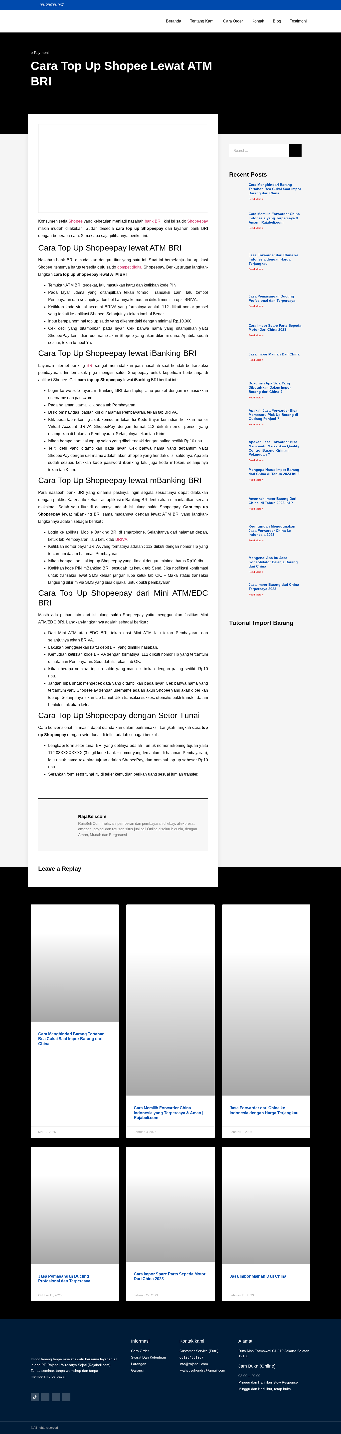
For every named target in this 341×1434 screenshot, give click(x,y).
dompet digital (130, 267)
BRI (90, 365)
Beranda (173, 21)
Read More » (256, 199)
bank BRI (153, 221)
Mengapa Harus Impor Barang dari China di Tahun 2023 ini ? (274, 472)
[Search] (295, 150)
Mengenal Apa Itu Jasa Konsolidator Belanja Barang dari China (273, 562)
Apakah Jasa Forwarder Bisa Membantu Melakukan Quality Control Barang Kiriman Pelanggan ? (274, 448)
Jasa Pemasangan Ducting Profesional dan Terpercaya (272, 298)
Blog (277, 21)
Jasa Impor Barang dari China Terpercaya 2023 (274, 586)
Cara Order (233, 21)
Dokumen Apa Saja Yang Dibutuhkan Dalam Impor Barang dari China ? (270, 387)
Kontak (258, 21)
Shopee (75, 221)
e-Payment (40, 52)
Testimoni (298, 21)
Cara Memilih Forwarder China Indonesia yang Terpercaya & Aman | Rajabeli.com (274, 218)
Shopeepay (197, 221)
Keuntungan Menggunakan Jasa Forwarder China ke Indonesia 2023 (272, 530)
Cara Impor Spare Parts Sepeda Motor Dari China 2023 (275, 327)
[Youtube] (66, 1397)
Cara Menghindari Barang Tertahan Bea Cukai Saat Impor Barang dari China (275, 189)
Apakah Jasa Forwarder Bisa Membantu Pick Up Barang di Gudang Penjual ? (273, 414)
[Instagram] (45, 1397)
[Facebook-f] (56, 1397)
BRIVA (121, 539)
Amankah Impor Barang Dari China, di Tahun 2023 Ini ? (272, 501)
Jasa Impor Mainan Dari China (274, 354)
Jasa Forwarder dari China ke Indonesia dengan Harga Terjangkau (273, 259)
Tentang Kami (202, 21)
